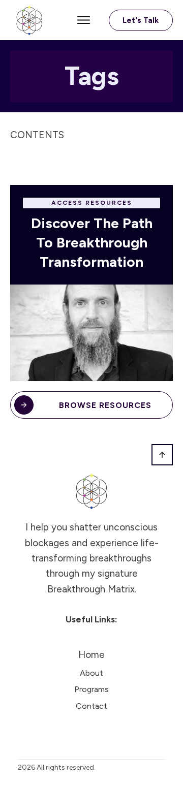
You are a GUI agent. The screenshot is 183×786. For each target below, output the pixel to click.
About (91, 673)
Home (91, 655)
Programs (91, 689)
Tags (92, 75)
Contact (91, 706)
